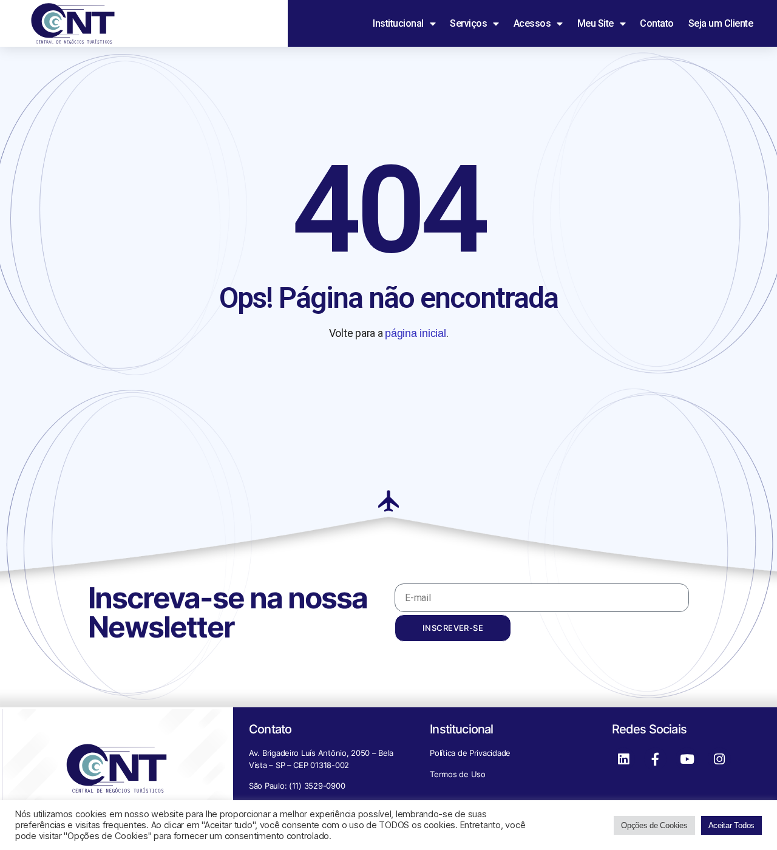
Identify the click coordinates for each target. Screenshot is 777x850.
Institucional (398, 23)
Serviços (468, 23)
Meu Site (595, 23)
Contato (657, 23)
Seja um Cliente (720, 23)
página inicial (415, 333)
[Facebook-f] (655, 758)
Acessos (532, 23)
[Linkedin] (623, 758)
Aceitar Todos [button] (731, 825)
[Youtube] (687, 758)
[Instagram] (719, 758)
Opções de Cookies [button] (654, 825)
